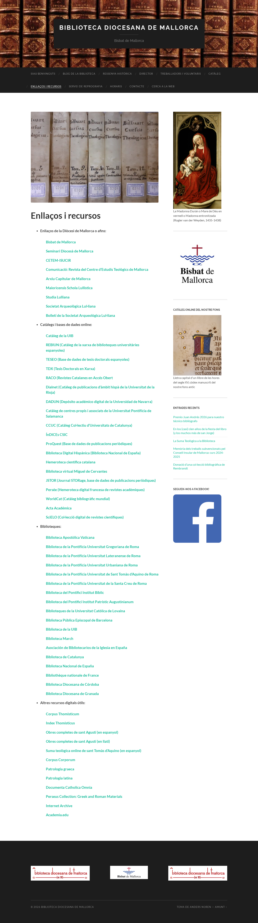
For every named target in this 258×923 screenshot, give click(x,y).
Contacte (137, 86)
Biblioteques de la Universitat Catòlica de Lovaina (85, 611)
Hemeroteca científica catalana (70, 462)
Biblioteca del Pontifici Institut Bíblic (75, 592)
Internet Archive (59, 806)
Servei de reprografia (86, 86)
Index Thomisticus (60, 723)
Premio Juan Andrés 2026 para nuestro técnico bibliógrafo (198, 419)
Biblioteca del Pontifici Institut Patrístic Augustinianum (90, 602)
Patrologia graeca (60, 769)
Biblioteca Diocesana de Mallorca (129, 27)
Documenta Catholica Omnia (69, 787)
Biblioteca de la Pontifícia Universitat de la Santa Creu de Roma (96, 583)
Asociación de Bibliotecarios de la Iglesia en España (86, 647)
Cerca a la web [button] (163, 86)
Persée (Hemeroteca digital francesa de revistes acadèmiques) (95, 489)
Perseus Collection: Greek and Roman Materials (84, 796)
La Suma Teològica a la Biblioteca (194, 441)
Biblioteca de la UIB (61, 629)
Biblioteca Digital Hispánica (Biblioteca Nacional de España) (93, 453)
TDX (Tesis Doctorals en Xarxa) (70, 368)
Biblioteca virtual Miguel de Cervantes (76, 471)
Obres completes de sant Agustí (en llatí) (78, 741)
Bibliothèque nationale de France (72, 675)
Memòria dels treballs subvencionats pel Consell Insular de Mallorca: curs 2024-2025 (199, 452)
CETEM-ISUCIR (58, 260)
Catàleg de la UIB (59, 335)
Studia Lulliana (58, 297)
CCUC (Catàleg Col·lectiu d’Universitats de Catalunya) (89, 425)
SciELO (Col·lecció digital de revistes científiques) (85, 517)
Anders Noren (200, 906)
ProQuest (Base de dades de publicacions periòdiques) (89, 443)
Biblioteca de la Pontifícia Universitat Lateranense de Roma (93, 556)
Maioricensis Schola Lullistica (69, 288)
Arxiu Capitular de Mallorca (68, 278)
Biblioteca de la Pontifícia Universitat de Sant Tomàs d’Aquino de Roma (102, 574)
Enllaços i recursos (46, 86)
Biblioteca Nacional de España (70, 666)
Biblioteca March (60, 638)
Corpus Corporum (60, 759)
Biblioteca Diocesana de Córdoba (72, 684)
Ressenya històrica (117, 73)
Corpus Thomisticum (62, 714)
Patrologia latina (59, 778)
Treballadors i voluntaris (181, 73)
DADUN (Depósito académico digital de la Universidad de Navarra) (99, 401)
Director (146, 73)
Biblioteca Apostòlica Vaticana (70, 537)
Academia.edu (57, 815)
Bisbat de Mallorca (61, 242)
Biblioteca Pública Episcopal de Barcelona (79, 620)
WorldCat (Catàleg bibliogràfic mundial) (78, 499)
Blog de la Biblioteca (79, 73)
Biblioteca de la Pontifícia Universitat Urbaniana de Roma (92, 565)
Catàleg (215, 73)
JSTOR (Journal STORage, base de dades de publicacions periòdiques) (101, 480)
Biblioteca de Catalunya (65, 657)
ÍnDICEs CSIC (57, 434)
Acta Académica (59, 508)
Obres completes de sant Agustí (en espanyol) (82, 732)
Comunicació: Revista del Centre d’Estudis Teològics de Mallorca (97, 269)
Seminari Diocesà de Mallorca (69, 251)
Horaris (116, 86)
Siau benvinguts (43, 73)
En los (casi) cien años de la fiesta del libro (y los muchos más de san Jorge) (199, 431)
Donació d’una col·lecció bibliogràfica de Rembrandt (199, 466)
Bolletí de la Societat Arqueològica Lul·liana (80, 315)
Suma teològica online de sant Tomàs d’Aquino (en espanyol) (93, 750)
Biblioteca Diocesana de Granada (72, 693)
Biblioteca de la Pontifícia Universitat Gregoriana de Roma (92, 546)
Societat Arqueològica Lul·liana (71, 306)
